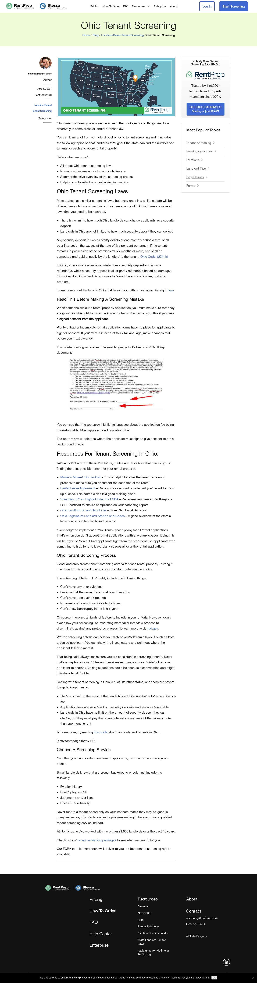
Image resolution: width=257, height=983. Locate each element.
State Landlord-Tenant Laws (152, 941)
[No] (252, 978)
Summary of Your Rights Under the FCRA (89, 499)
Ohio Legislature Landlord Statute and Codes (92, 516)
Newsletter (144, 912)
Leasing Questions (199, 151)
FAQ (125, 6)
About (173, 6)
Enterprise (160, 6)
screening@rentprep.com (202, 918)
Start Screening (233, 6)
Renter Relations (148, 926)
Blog (95, 35)
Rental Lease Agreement (77, 488)
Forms (190, 185)
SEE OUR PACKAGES (205, 109)
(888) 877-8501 (195, 923)
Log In (207, 6)
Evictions (192, 160)
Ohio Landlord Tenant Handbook (83, 510)
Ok (214, 977)
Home (86, 35)
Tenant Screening (198, 143)
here (170, 290)
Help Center (101, 933)
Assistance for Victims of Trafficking (153, 952)
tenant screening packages (97, 840)
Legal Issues (195, 177)
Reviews (143, 906)
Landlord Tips (196, 168)
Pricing (94, 6)
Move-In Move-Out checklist (80, 477)
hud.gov (152, 628)
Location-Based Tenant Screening (122, 35)
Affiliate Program (196, 936)
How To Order (111, 6)
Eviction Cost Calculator (153, 933)
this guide (101, 732)
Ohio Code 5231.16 (154, 256)
